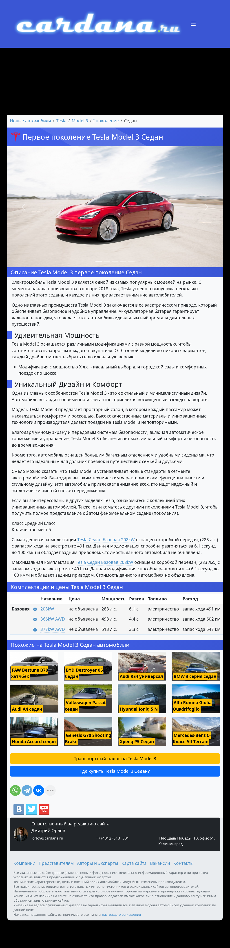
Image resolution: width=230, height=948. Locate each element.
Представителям (56, 863)
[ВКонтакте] (38, 790)
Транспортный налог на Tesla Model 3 (115, 758)
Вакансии (160, 863)
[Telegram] (27, 790)
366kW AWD (52, 619)
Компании (24, 863)
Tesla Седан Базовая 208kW (106, 540)
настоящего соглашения (121, 914)
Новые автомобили (30, 121)
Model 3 (80, 121)
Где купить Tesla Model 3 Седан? (115, 771)
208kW (47, 609)
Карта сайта (134, 863)
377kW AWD (52, 629)
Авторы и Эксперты (97, 863)
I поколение (106, 121)
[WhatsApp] (15, 790)
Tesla (61, 121)
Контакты (183, 863)
